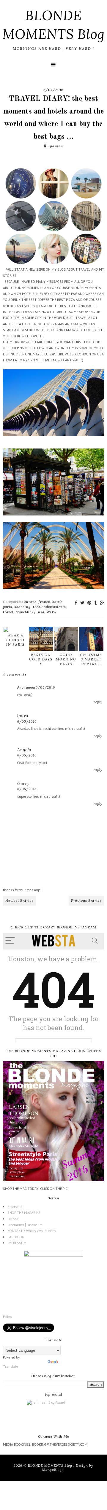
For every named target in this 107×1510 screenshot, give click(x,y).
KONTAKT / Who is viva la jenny (31, 1230)
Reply (98, 702)
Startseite (15, 1206)
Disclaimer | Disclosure (25, 1224)
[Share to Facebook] (76, 603)
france (44, 602)
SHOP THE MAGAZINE (23, 1212)
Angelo (24, 749)
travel (8, 612)
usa (41, 612)
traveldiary (26, 612)
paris (7, 607)
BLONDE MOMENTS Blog (50, 1465)
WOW (52, 612)
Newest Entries (19, 900)
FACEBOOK (15, 1237)
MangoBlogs (53, 1470)
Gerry (23, 783)
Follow (7, 1316)
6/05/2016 (45, 687)
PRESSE (13, 1219)
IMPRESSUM (16, 1243)
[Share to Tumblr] (95, 603)
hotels (57, 602)
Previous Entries (86, 900)
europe (30, 602)
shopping (23, 607)
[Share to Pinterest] (89, 603)
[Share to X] (82, 603)
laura (23, 716)
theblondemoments (49, 607)
